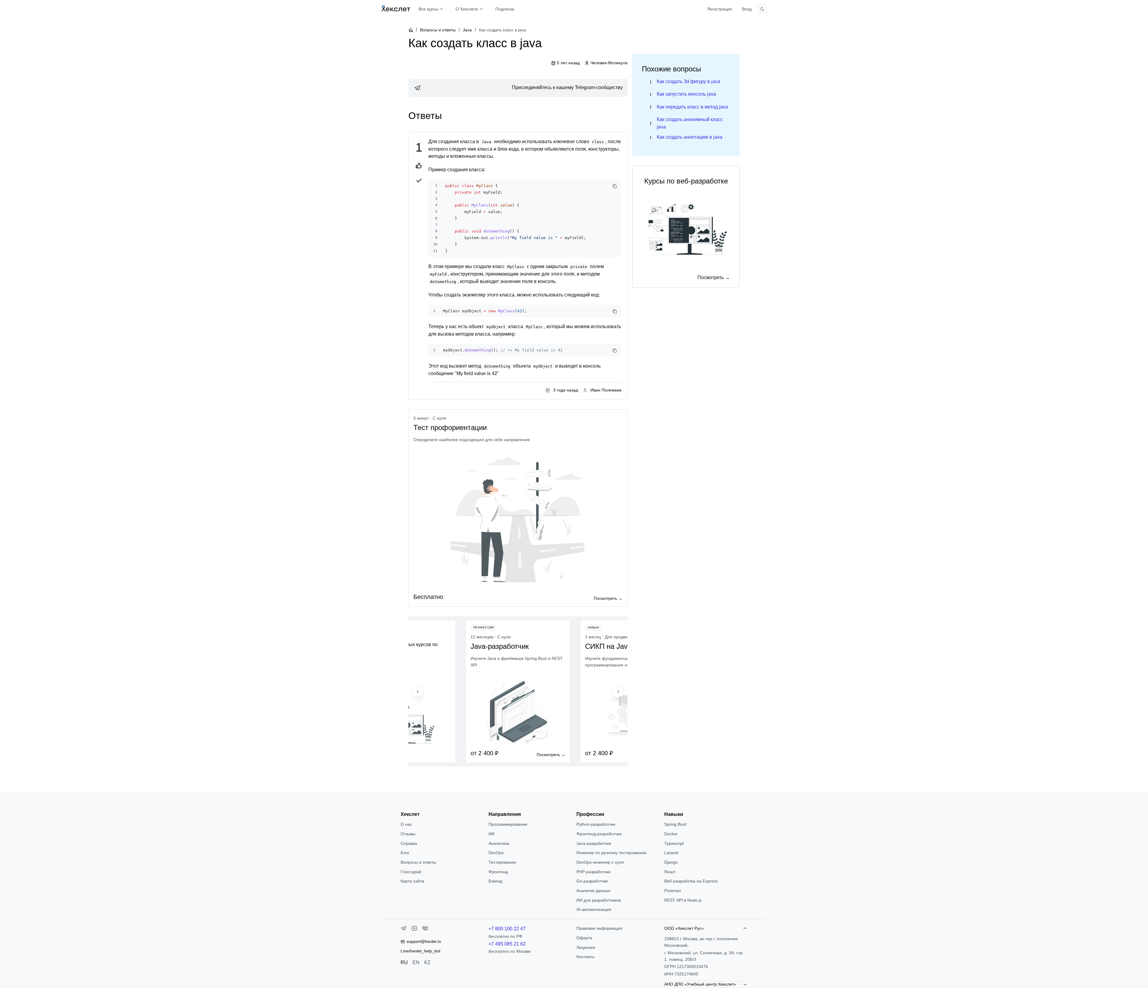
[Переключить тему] (762, 9)
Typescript (674, 843)
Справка (409, 843)
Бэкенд (495, 881)
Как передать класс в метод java (692, 106)
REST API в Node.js (683, 900)
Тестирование (502, 862)
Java (467, 30)
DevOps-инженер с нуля (600, 862)
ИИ (491, 833)
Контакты (585, 956)
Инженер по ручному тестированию (611, 852)
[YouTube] (414, 929)
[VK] (425, 929)
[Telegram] (404, 929)
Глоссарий (411, 871)
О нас (406, 824)
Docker (671, 833)
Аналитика (498, 843)
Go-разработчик (592, 881)
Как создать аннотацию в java (689, 137)
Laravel (671, 852)
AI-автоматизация (593, 909)
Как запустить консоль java (686, 94)
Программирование (507, 824)
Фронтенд (498, 871)
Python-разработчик (595, 824)
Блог (405, 852)
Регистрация (719, 9)
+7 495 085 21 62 (507, 943)
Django (671, 862)
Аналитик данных (593, 890)
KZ (427, 962)
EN (416, 962)
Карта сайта (412, 881)
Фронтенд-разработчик (599, 833)
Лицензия (585, 947)
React (669, 871)
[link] (518, 88)
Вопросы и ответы (438, 30)
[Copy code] (614, 186)
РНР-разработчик (593, 871)
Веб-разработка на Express (691, 881)
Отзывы (408, 833)
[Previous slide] (418, 692)
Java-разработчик (593, 843)
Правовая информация (599, 928)
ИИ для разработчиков (598, 900)
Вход (747, 9)
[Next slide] (618, 692)
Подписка (504, 9)
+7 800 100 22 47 (507, 928)
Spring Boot (675, 824)
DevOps (496, 852)
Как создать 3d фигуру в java (688, 81)
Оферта (584, 937)
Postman (672, 890)
